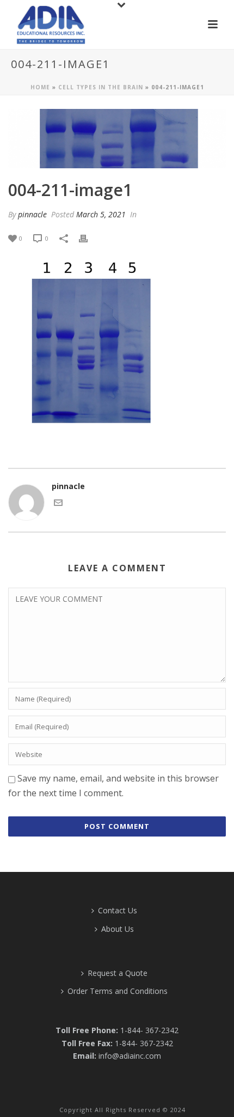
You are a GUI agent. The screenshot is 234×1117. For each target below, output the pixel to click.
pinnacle (32, 214)
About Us (117, 929)
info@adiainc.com (129, 1056)
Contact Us (117, 910)
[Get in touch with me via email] (58, 504)
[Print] (88, 237)
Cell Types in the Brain (100, 87)
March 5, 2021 (101, 214)
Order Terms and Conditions (117, 991)
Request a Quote (117, 973)
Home (40, 87)
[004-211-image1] (117, 138)
